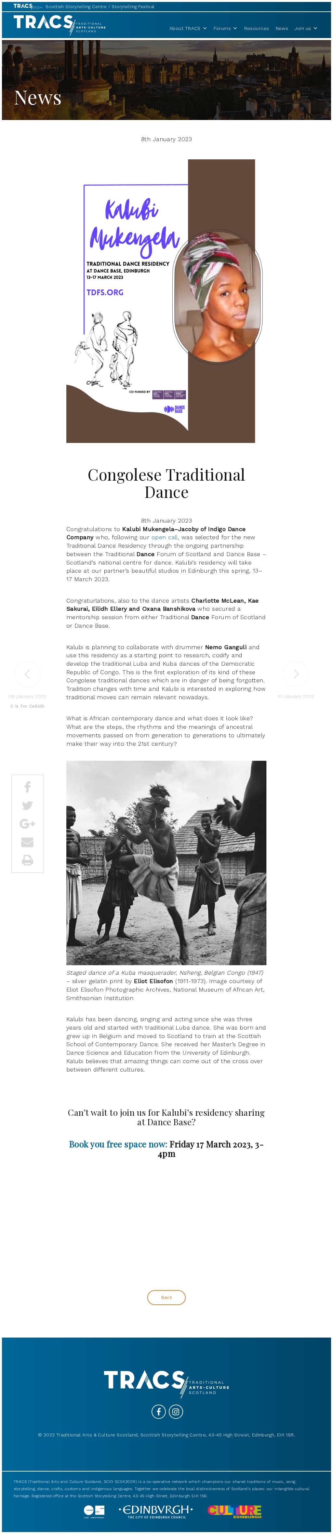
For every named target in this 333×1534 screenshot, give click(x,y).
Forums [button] (222, 28)
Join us (303, 28)
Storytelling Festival (133, 6)
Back (166, 1297)
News (282, 28)
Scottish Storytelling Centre (76, 6)
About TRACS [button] (185, 28)
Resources (256, 28)
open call (165, 537)
